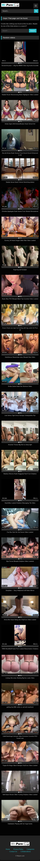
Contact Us (13, 851)
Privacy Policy (18, 849)
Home (8, 849)
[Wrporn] (16, 5)
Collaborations (26, 851)
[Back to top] (34, 855)
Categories (30, 849)
